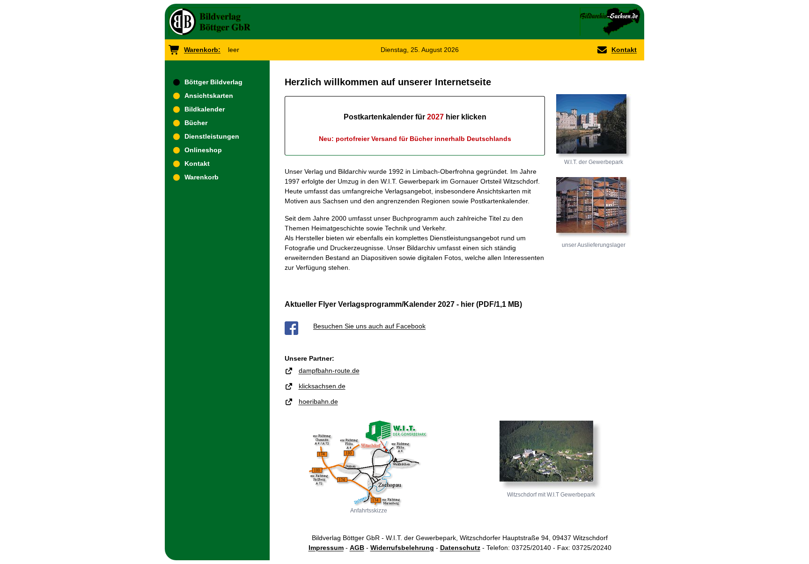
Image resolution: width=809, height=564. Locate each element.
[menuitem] (217, 82)
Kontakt (624, 49)
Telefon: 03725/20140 (518, 547)
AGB (357, 547)
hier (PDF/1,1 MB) (491, 304)
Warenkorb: (202, 49)
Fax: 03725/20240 (584, 547)
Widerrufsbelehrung (402, 547)
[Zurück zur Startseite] (210, 21)
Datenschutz (460, 547)
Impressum (326, 547)
